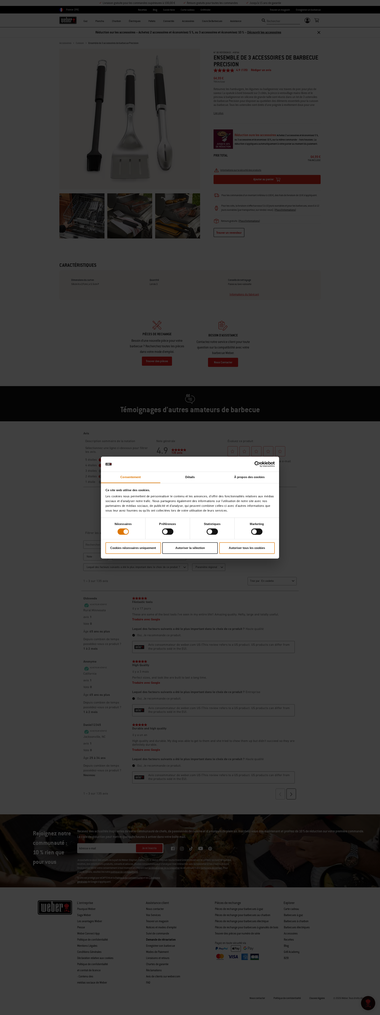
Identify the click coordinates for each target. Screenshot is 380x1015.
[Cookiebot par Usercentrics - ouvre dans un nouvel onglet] (257, 464)
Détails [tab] (190, 477)
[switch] (167, 531)
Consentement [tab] (130, 477)
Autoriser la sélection (190, 548)
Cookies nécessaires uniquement (133, 548)
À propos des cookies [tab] (249, 477)
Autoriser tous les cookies (247, 548)
